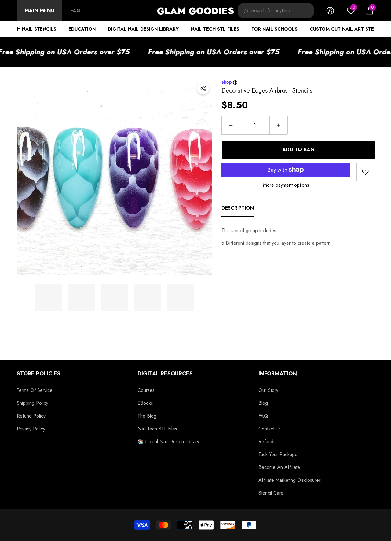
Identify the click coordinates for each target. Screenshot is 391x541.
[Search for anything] (276, 10)
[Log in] (330, 10)
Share (203, 88)
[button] (369, 10)
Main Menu (39, 10)
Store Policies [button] (38, 374)
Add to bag (298, 149)
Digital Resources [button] (165, 374)
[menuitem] (39, 10)
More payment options (286, 184)
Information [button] (277, 374)
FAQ (75, 10)
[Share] (203, 88)
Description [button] (237, 207)
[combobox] (282, 10)
